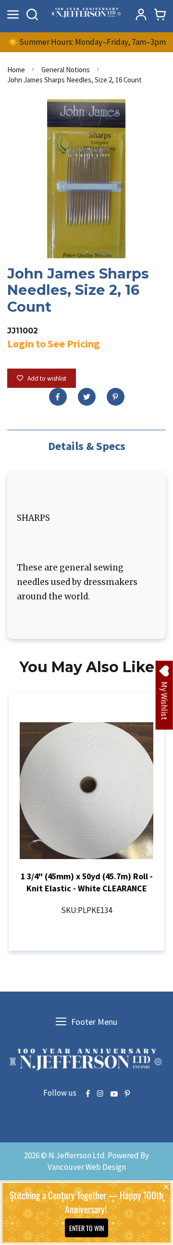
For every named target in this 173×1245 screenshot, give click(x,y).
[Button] (32, 14)
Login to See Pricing (53, 343)
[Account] (141, 14)
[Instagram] (100, 1094)
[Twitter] (87, 397)
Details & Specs (86, 445)
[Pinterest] (115, 397)
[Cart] (160, 14)
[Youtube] (114, 1094)
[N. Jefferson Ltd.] (86, 14)
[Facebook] (58, 397)
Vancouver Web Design (87, 1167)
